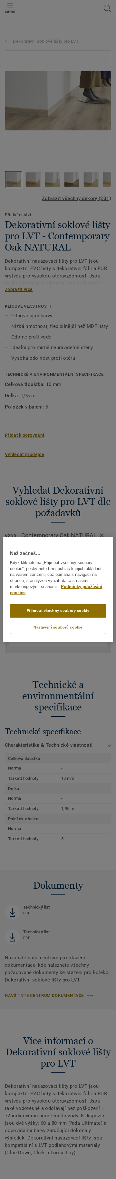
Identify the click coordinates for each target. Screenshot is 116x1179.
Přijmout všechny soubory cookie (58, 610)
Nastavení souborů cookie (58, 627)
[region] (58, 589)
